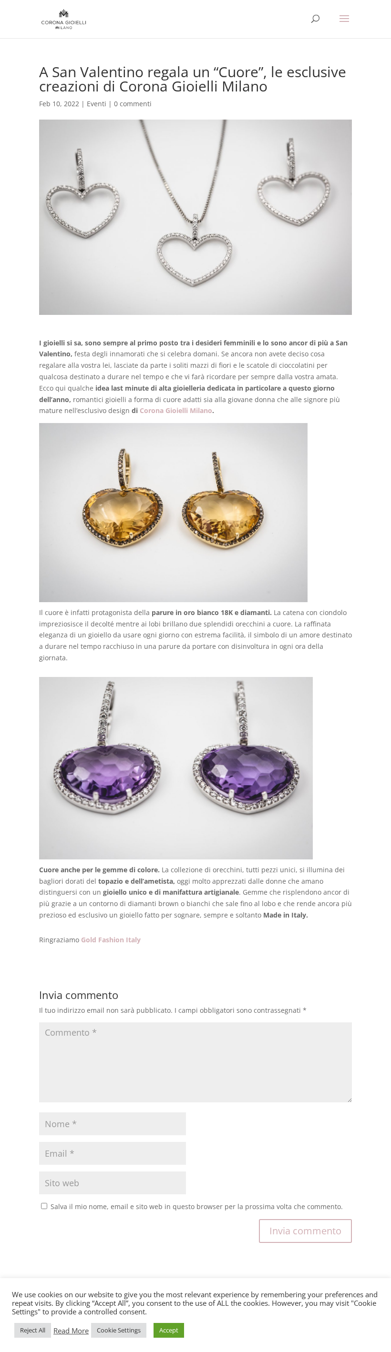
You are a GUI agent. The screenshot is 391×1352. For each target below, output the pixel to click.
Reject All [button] (32, 1330)
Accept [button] (168, 1330)
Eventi (96, 103)
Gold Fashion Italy (111, 939)
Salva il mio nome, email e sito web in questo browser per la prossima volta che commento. (197, 1206)
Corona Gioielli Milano (176, 410)
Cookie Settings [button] (119, 1330)
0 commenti (133, 103)
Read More (71, 1330)
